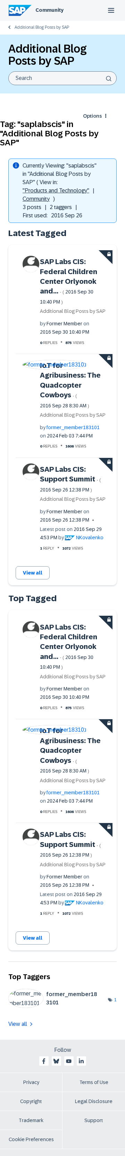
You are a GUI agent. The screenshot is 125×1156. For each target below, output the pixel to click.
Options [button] (92, 116)
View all (32, 573)
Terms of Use (94, 1082)
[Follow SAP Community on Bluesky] (56, 1061)
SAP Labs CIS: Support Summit (70, 479)
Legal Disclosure (93, 1101)
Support (93, 1120)
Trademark (31, 1120)
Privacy (31, 1082)
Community (49, 10)
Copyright (31, 1101)
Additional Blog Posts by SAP (42, 27)
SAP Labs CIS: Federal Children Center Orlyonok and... (68, 281)
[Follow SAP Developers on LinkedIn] (81, 1061)
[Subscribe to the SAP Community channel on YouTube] (69, 1061)
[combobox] (62, 78)
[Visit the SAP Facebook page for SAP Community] (44, 1061)
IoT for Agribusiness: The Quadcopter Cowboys (70, 385)
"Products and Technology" (56, 190)
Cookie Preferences (31, 1139)
